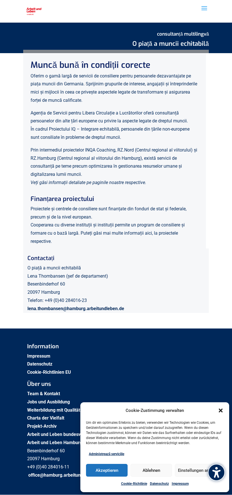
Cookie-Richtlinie (134, 484)
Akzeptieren (107, 470)
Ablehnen (151, 470)
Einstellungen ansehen (199, 470)
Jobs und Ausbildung (49, 402)
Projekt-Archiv (42, 426)
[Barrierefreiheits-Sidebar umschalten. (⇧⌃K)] (216, 472)
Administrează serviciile (106, 454)
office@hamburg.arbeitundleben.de (64, 475)
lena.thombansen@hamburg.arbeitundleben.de (75, 308)
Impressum (180, 484)
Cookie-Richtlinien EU (49, 372)
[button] (221, 410)
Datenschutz (159, 484)
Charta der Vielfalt (46, 418)
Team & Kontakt (44, 393)
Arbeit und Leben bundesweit (57, 434)
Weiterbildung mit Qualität (54, 410)
